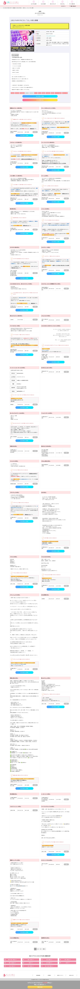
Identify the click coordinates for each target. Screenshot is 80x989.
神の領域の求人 (13, 794)
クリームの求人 (44, 175)
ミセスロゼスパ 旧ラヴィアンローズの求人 (50, 325)
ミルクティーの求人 (45, 247)
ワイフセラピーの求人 (15, 325)
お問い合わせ (71, 975)
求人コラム (62, 3)
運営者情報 (38, 975)
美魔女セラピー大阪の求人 (16, 108)
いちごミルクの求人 (45, 315)
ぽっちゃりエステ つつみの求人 (17, 413)
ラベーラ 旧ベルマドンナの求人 (48, 108)
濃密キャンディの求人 (15, 860)
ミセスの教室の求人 (14, 938)
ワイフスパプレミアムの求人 (47, 806)
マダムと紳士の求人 (45, 461)
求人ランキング (53, 3)
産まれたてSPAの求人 (46, 446)
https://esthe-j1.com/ (50, 35)
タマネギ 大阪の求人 (14, 247)
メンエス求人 (40, 979)
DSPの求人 (43, 492)
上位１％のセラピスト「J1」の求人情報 (24, 20)
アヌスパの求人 (13, 556)
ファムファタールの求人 (46, 413)
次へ (44, 949)
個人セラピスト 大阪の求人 (16, 315)
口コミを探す (43, 3)
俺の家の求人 (13, 209)
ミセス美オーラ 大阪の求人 (16, 175)
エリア (12, 959)
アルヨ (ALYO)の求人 (46, 556)
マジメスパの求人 (14, 461)
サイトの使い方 (72, 3)
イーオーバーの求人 (45, 794)
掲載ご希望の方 (73, 6)
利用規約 (49, 975)
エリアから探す (34, 3)
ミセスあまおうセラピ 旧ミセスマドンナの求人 (21, 284)
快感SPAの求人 (13, 446)
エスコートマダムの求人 (46, 860)
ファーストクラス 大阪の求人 (47, 142)
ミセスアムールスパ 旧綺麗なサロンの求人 (50, 284)
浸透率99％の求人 (45, 938)
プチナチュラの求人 (14, 492)
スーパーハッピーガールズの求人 (17, 367)
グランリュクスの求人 (15, 595)
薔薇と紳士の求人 (14, 678)
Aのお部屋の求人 (45, 595)
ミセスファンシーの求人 (15, 806)
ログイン (64, 6)
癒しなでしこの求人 (45, 678)
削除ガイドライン (60, 975)
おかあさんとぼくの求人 (46, 367)
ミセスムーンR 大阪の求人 (16, 142)
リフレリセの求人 (45, 209)
